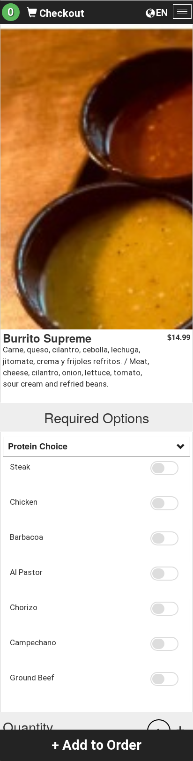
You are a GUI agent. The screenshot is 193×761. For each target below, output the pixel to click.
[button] (166, 468)
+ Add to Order (96, 745)
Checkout (60, 13)
